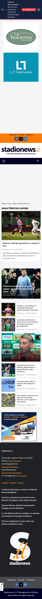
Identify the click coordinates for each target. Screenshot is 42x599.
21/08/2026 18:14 (32, 329)
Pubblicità (29, 135)
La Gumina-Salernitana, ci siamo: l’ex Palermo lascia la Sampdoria (20, 353)
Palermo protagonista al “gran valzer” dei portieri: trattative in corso (18, 289)
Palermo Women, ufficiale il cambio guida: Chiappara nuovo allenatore (18, 506)
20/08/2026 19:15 (32, 389)
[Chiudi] (5, 9)
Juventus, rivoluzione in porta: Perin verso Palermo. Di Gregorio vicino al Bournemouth (27, 323)
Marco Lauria (21, 475)
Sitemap (13, 482)
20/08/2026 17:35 (32, 405)
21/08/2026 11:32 (32, 375)
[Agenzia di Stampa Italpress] (19, 426)
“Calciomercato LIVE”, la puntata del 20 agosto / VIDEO (26, 383)
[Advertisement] (21, 114)
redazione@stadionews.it (12, 473)
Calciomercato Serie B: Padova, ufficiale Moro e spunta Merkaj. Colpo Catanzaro (26, 368)
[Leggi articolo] (21, 225)
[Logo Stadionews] (20, 548)
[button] (6, 161)
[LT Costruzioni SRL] (21, 67)
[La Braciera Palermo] (21, 37)
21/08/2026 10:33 (32, 313)
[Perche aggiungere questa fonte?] (39, 9)
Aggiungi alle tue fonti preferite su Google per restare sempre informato (15, 9)
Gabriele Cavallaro (10, 295)
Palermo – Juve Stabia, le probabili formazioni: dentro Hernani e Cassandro (27, 308)
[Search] (38, 161)
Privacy (21, 482)
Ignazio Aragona (14, 461)
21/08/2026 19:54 (18, 358)
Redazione (13, 135)
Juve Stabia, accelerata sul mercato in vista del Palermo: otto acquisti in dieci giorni (27, 398)
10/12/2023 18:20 (18, 249)
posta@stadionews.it (10, 467)
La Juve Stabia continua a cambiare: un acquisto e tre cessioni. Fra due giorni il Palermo (20, 514)
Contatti (21, 135)
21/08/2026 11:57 (23, 295)
